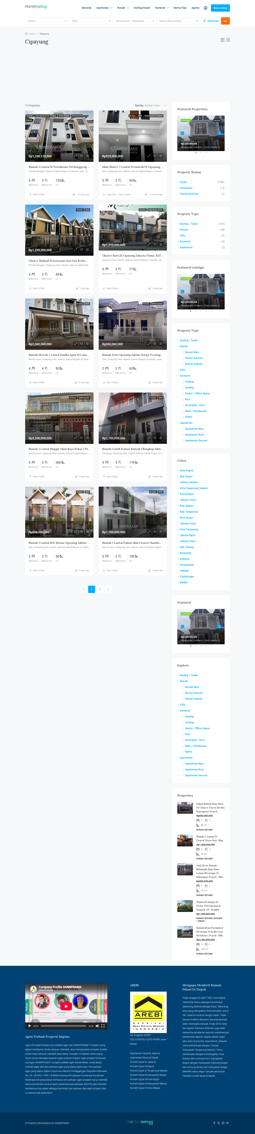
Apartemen (102, 7)
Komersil (160, 7)
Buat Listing (220, 8)
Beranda (86, 7)
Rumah (121, 7)
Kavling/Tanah (142, 7)
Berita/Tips (180, 7)
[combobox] (47, 21)
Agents (195, 7)
